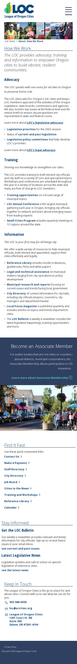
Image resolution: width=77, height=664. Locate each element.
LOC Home (10, 41)
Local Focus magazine (22, 306)
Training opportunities (22, 195)
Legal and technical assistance (28, 272)
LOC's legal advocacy (41, 150)
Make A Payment (15, 463)
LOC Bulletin (20, 319)
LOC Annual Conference (23, 204)
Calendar (10, 507)
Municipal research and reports (28, 284)
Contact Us (11, 456)
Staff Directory (14, 469)
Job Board (10, 482)
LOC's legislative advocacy (45, 122)
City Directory (16, 293)
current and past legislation (37, 134)
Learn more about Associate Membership (40, 378)
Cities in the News (16, 488)
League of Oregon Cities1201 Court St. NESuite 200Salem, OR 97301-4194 (26, 620)
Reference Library (19, 263)
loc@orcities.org (20, 608)
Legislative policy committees (27, 139)
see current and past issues (20, 548)
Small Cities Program (21, 220)
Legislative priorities (21, 129)
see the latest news (14, 570)
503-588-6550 (18, 602)
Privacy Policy (10, 647)
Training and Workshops (21, 495)
